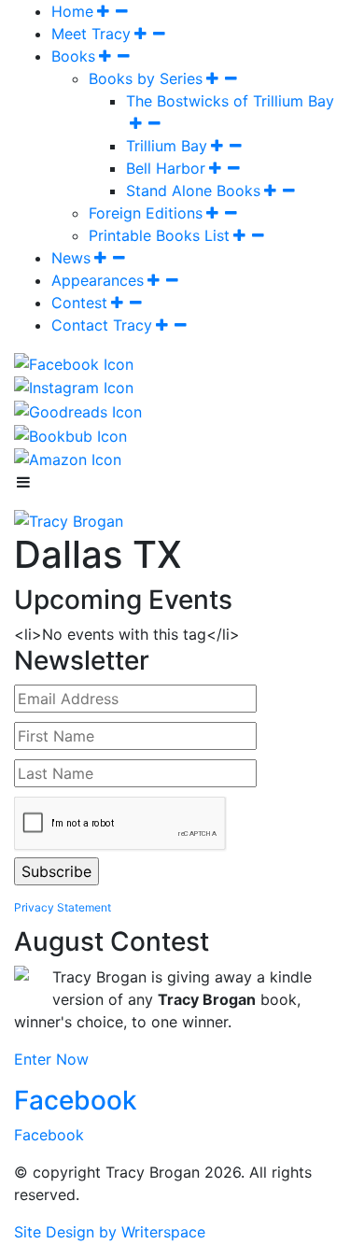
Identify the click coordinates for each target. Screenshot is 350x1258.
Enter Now (51, 1059)
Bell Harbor (165, 168)
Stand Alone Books (193, 190)
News (71, 257)
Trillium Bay (166, 145)
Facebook (75, 1100)
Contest (79, 302)
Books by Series (146, 78)
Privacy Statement (62, 907)
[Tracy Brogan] (68, 519)
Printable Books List (159, 235)
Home (72, 11)
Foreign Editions (146, 213)
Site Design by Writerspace (109, 1232)
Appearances (97, 280)
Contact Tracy (101, 325)
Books (73, 56)
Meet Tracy (91, 33)
